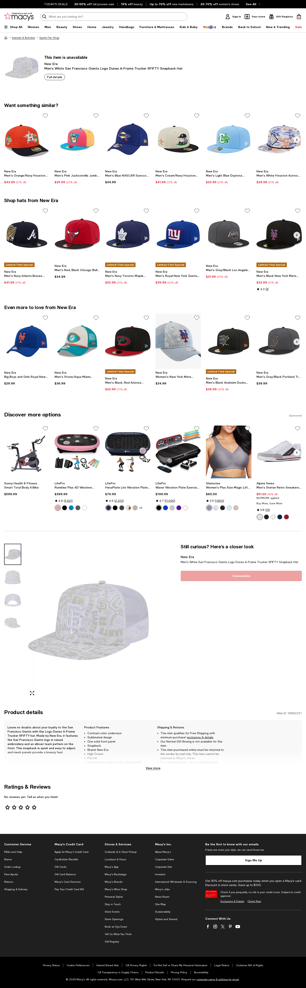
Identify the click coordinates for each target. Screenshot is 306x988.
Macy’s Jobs (162, 889)
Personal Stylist (114, 896)
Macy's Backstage (115, 874)
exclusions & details (200, 737)
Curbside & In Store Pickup (121, 852)
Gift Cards (60, 866)
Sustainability (162, 911)
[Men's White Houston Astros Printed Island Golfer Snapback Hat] (279, 139)
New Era (51, 64)
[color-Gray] (273, 516)
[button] (77, 621)
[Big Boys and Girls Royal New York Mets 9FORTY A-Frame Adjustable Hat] (27, 341)
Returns (165, 766)
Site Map (160, 904)
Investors (160, 874)
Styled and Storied (166, 919)
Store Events (112, 911)
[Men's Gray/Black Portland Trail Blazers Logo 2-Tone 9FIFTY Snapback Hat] (279, 341)
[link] (27, 176)
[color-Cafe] (235, 507)
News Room (162, 896)
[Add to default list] (45, 115)
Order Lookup (12, 866)
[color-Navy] (279, 516)
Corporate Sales (164, 859)
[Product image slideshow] (88, 621)
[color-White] (185, 507)
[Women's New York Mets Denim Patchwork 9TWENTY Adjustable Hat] (178, 341)
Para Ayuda (11, 874)
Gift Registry (112, 941)
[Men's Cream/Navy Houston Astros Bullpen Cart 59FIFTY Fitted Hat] (178, 139)
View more (153, 768)
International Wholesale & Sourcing (176, 881)
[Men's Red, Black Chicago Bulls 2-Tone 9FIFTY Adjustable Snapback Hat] (77, 234)
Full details (54, 77)
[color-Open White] (84, 507)
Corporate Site (163, 866)
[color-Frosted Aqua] (229, 507)
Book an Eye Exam (116, 926)
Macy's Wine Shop (116, 889)
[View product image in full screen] (32, 693)
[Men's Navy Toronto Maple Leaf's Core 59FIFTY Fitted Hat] (128, 234)
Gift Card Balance (65, 874)
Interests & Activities (23, 37)
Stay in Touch (113, 904)
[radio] (58, 507)
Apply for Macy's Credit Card (71, 852)
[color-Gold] (135, 507)
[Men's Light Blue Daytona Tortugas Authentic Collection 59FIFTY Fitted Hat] (228, 139)
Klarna (8, 859)
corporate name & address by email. (218, 979)
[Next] (297, 139)
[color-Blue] (71, 507)
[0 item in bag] (299, 16)
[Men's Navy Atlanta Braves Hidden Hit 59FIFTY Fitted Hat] (27, 234)
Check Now (254, 901)
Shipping (206, 762)
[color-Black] (64, 507)
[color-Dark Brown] (128, 507)
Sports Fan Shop (49, 37)
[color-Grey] (172, 507)
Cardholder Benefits (66, 859)
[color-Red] (286, 516)
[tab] (12, 554)
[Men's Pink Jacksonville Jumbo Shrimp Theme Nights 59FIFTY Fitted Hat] (77, 139)
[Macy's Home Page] (19, 16)
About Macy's (163, 852)
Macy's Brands (113, 881)
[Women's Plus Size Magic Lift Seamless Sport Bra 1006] (228, 452)
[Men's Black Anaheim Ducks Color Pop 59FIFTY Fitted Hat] (228, 341)
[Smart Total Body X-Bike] (27, 452)
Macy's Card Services (68, 881)
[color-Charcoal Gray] (209, 507)
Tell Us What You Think (118, 934)
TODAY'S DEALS (56, 4)
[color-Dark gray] (77, 507)
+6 (140, 507)
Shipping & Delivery (15, 889)
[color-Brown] (121, 507)
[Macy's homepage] (5, 37)
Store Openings (114, 919)
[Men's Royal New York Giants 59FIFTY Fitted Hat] (178, 234)
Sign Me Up (253, 860)
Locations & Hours (115, 859)
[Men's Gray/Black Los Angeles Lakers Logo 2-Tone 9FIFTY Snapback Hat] (228, 234)
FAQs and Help (13, 852)
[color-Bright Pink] (57, 507)
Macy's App (111, 866)
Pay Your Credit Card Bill (69, 889)
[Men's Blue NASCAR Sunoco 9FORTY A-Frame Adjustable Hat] (128, 139)
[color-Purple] (178, 507)
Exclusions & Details (232, 901)
